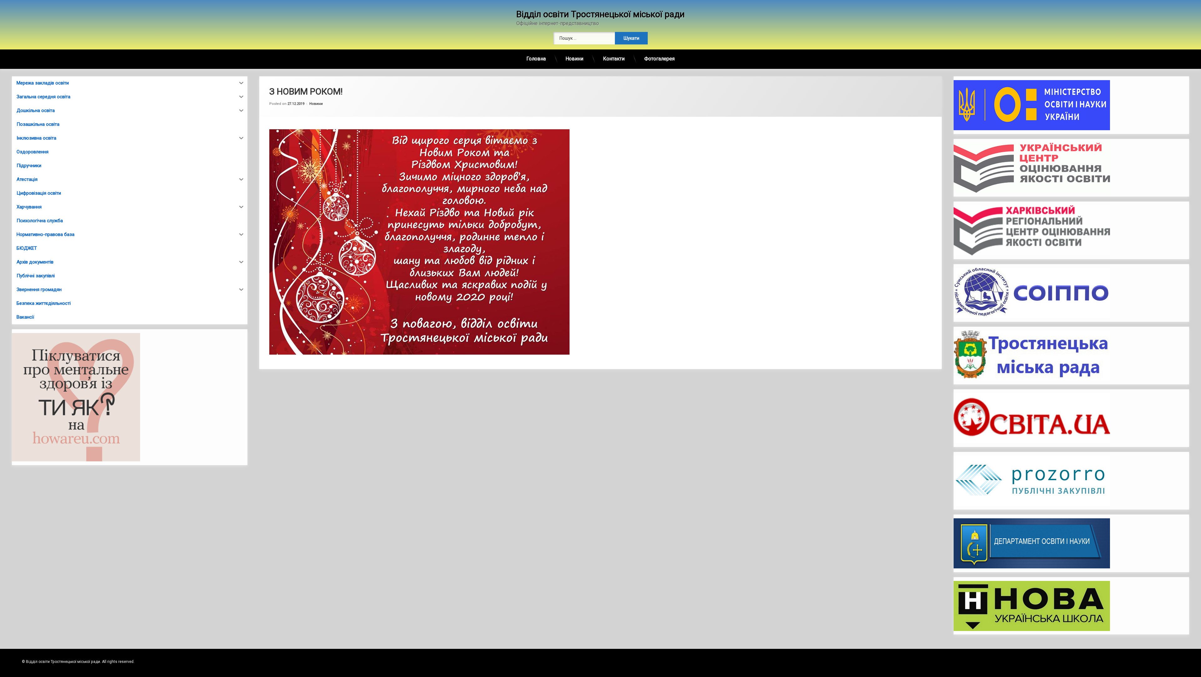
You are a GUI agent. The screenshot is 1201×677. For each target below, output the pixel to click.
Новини (574, 59)
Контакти (614, 59)
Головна (536, 59)
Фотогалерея (659, 59)
